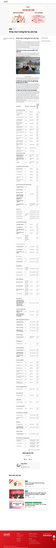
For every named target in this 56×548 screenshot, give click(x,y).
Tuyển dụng (18, 541)
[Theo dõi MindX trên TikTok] (51, 535)
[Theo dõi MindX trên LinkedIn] (49, 535)
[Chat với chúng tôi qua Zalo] (54, 536)
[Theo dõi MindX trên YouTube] (45, 535)
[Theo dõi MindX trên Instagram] (47, 535)
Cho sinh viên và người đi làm (33, 536)
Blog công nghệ (19, 540)
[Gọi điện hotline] (54, 539)
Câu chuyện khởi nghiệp (20, 535)
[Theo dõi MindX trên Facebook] (44, 535)
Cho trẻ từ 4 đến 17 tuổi (32, 535)
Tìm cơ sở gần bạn (19, 536)
